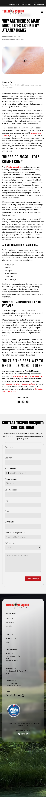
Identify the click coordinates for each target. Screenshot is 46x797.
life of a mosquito (13, 167)
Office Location (11, 543)
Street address (11, 490)
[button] (41, 11)
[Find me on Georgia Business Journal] (14, 710)
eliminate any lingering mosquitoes (20, 384)
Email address (10, 468)
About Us (9, 626)
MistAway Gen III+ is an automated (27, 376)
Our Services (10, 622)
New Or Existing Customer (15, 532)
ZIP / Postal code (11, 522)
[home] (20, 12)
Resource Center (11, 638)
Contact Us (9, 618)
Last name (9, 458)
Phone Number (11, 479)
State (7, 511)
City (6, 500)
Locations (9, 634)
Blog (7, 642)
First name (9, 447)
